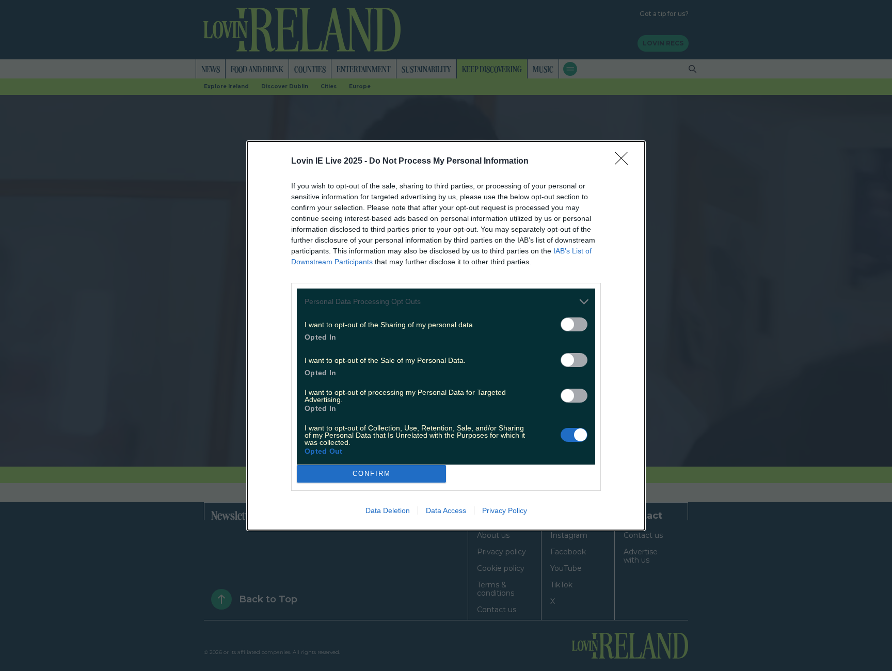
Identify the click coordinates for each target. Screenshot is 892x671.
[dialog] (446, 335)
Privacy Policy (504, 510)
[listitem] (446, 301)
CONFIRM (372, 473)
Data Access (446, 510)
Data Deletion (387, 510)
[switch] (574, 324)
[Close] (624, 161)
